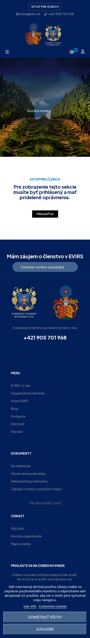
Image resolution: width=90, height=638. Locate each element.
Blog (14, 408)
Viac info (29, 606)
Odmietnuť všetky (45, 617)
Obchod (17, 424)
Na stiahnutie (20, 466)
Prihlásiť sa (45, 214)
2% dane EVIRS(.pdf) (45, 503)
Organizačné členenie (28, 393)
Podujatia (18, 416)
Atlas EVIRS (19, 401)
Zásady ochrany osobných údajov (36, 489)
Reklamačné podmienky (29, 481)
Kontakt (17, 431)
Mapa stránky (21, 544)
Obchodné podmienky (28, 473)
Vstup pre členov (45, 6)
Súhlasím (45, 629)
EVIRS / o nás (20, 385)
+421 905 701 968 (45, 337)
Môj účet (17, 528)
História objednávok (26, 536)
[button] (45, 267)
